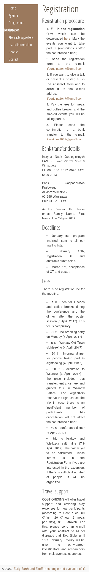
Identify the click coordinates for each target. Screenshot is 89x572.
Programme (16, 22)
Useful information (20, 44)
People (13, 51)
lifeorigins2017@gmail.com (64, 68)
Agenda (13, 15)
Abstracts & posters (21, 37)
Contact (13, 59)
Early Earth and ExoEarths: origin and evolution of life (50, 568)
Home (12, 8)
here (67, 38)
